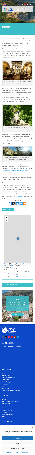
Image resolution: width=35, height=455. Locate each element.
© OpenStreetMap (8, 265)
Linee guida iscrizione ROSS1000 (12, 346)
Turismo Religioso (7, 410)
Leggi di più (17, 314)
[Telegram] (21, 203)
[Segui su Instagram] (25, 4)
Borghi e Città (6, 375)
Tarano (4, 38)
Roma (3, 373)
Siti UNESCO (5, 388)
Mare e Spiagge (6, 382)
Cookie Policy (9, 452)
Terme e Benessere (7, 414)
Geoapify (18, 263)
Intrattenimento (6, 405)
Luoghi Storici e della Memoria (11, 390)
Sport (3, 408)
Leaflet (7, 263)
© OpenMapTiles (26, 263)
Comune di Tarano (19, 276)
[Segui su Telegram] (30, 4)
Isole (3, 386)
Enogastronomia (6, 403)
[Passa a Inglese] (5, 4)
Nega (17, 443)
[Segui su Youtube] (28, 4)
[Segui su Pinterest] (12, 337)
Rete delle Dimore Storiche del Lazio (16, 170)
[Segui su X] (23, 4)
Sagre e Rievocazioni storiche (10, 401)
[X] (13, 203)
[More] (24, 203)
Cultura (4, 399)
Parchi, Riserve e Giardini (9, 377)
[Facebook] (10, 203)
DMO (3, 416)
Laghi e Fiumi (6, 379)
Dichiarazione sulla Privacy (21, 452)
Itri (17, 299)
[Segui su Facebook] (20, 4)
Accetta (17, 438)
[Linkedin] (17, 203)
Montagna (5, 384)
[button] (32, 428)
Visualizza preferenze (17, 448)
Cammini (4, 412)
